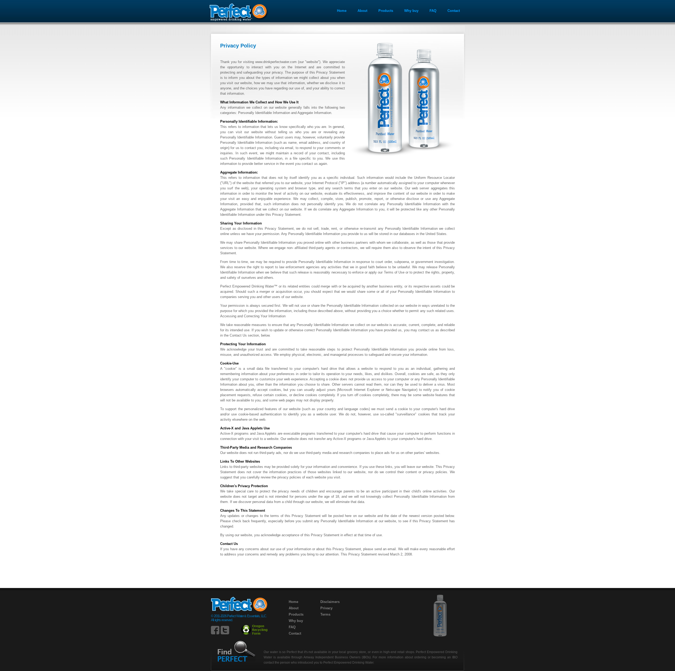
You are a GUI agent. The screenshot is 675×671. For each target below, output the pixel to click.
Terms (325, 614)
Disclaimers (330, 602)
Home (341, 11)
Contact (453, 11)
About (362, 11)
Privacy (326, 608)
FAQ (433, 11)
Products (385, 11)
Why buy (411, 11)
